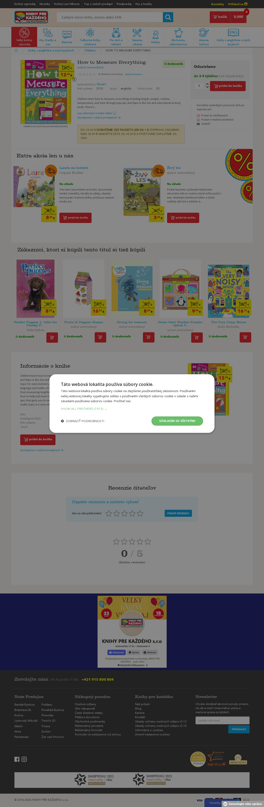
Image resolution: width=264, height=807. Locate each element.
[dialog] (132, 403)
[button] (132, 408)
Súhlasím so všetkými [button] (177, 421)
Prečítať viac (122, 401)
